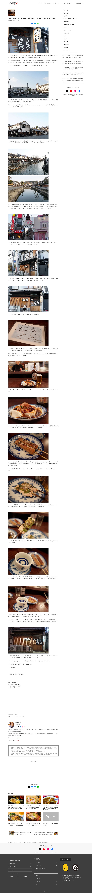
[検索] (83, 3)
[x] (18, 726)
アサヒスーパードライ (19, 716)
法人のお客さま (70, 3)
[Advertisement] (21, 770)
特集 (45, 3)
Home (9, 842)
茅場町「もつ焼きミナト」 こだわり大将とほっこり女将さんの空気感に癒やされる (43, 833)
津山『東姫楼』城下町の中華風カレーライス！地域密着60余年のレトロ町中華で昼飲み (50, 808)
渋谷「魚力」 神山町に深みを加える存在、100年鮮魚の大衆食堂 (22, 833)
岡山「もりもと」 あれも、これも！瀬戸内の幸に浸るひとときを (15, 824)
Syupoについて (50, 3)
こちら (19, 737)
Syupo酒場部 (78, 3)
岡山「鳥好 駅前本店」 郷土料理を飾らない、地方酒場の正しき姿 (15, 808)
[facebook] (20, 726)
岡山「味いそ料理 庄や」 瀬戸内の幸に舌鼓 (50, 824)
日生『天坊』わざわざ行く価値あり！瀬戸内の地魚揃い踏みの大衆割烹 (33, 825)
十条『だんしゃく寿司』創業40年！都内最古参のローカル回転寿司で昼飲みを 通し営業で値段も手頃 (73, 80)
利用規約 (12, 870)
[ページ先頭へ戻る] (45, 846)
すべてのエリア (15, 842)
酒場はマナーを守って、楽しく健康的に (18, 876)
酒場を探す (40, 3)
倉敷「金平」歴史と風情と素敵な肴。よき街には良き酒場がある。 (36, 842)
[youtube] (25, 726)
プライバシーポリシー (15, 873)
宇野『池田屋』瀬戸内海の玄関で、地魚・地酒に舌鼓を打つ (33, 808)
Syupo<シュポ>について (15, 860)
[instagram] (22, 726)
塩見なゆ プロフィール (60, 3)
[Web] (16, 726)
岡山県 (18, 20)
